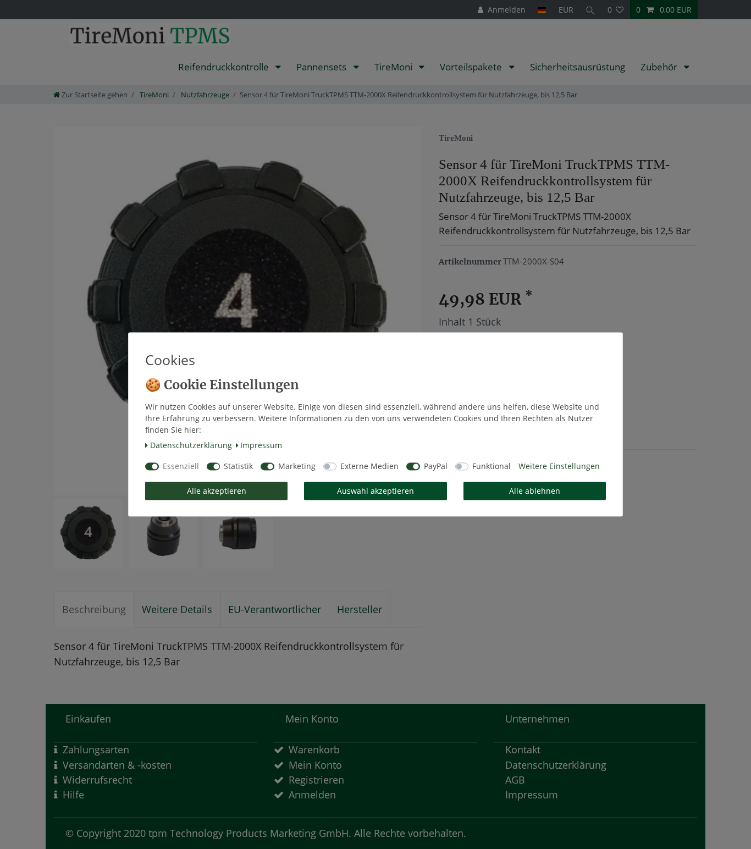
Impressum (261, 445)
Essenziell (181, 466)
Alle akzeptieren (216, 491)
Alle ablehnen (534, 491)
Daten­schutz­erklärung (191, 445)
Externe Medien (369, 466)
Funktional (491, 466)
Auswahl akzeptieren (375, 491)
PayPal (436, 466)
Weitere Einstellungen (559, 466)
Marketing (297, 466)
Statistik (238, 466)
